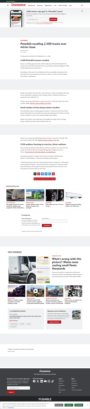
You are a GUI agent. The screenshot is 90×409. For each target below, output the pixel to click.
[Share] (42, 173)
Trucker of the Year (51, 298)
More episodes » (13, 320)
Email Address (46, 218)
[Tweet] (49, 173)
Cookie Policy (11, 407)
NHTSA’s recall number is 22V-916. (48, 140)
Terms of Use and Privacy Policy (48, 22)
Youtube (22, 323)
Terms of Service (47, 23)
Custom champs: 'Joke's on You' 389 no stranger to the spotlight (35, 206)
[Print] (35, 173)
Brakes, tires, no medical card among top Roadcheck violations (73, 301)
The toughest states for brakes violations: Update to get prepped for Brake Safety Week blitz (15, 206)
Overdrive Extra (56, 255)
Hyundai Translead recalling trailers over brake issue (73, 205)
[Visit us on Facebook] (34, 381)
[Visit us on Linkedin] (41, 381)
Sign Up (11, 392)
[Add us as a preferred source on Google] (38, 173)
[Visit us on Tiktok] (52, 381)
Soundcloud (13, 326)
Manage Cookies (58, 405)
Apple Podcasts (14, 323)
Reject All (69, 405)
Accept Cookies (79, 405)
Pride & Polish (30, 202)
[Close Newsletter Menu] (82, 11)
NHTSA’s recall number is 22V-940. (40, 103)
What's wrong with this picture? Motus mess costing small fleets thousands (66, 263)
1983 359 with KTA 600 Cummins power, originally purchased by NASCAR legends (35, 301)
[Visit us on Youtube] (45, 381)
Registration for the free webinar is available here (40, 152)
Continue (47, 225)
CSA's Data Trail (10, 202)
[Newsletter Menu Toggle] (82, 5)
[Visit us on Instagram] (49, 381)
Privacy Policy (39, 23)
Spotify (28, 323)
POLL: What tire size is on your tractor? (54, 205)
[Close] (87, 405)
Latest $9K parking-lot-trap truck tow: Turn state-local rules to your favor (25, 317)
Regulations (11, 298)
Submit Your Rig (54, 322)
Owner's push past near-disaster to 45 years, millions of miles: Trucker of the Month (54, 301)
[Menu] (8, 5)
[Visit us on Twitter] (37, 381)
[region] (45, 405)
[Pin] (53, 173)
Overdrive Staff (24, 50)
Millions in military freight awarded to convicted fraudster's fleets (15, 301)
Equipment (24, 40)
